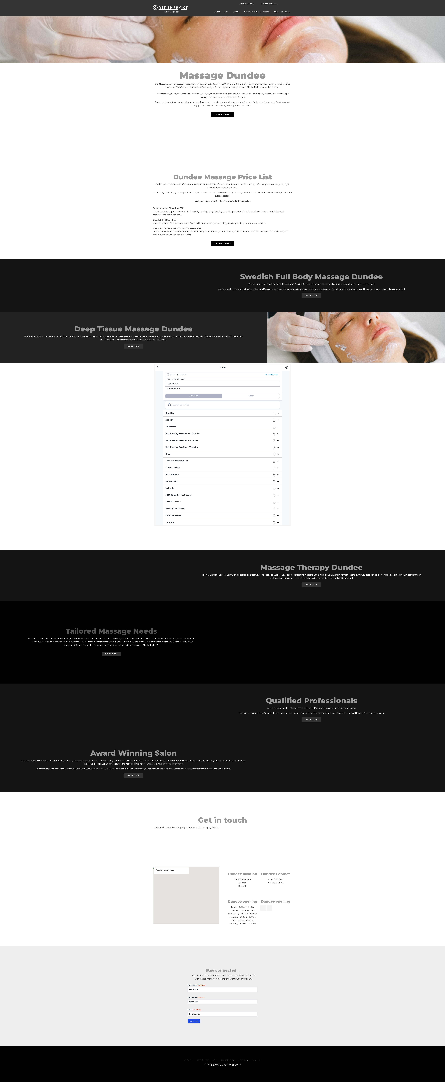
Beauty (236, 12)
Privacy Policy (243, 1060)
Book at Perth (188, 1060)
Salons (217, 12)
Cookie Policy (257, 1060)
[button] (156, 137)
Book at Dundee (203, 1060)
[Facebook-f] (225, 1055)
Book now (285, 12)
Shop (276, 12)
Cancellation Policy (227, 1060)
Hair (226, 12)
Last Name (196, 997)
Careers (266, 12)
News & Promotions (252, 12)
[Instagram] (220, 1055)
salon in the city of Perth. (171, 764)
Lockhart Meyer (220, 1065)
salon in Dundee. (106, 769)
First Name (196, 985)
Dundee (185, 87)
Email (194, 1010)
